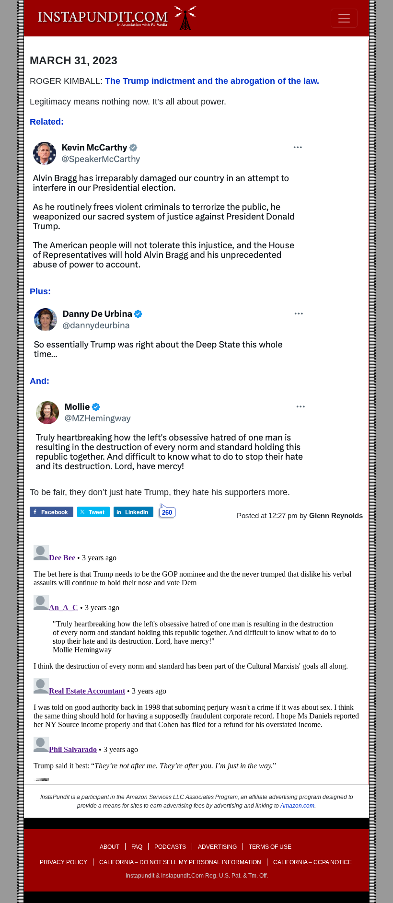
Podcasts (170, 847)
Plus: (40, 291)
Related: (47, 122)
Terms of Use (270, 847)
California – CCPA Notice (312, 862)
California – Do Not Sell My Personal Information (180, 862)
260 (167, 512)
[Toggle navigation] (344, 18)
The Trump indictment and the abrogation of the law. (212, 81)
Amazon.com (297, 805)
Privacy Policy (63, 862)
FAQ (136, 847)
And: (39, 381)
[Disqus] (196, 661)
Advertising (217, 847)
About (109, 847)
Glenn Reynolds (336, 515)
